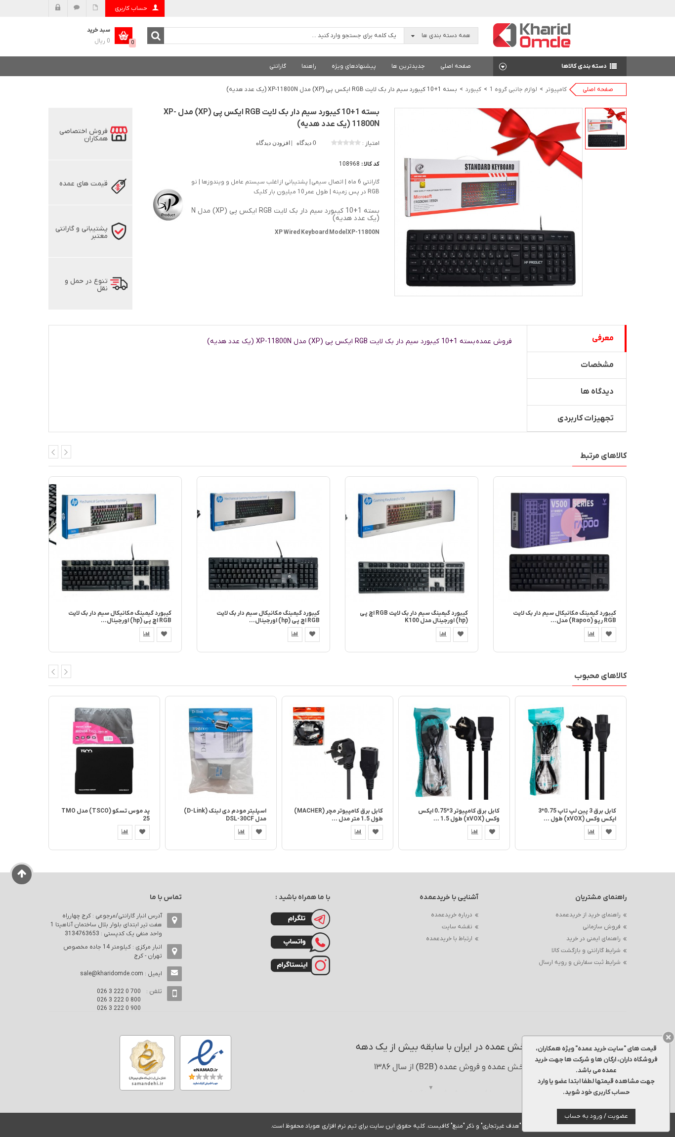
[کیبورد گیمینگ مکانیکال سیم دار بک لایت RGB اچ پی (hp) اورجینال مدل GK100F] (263, 543)
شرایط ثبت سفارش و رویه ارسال (580, 962)
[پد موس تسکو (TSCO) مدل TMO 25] (104, 751)
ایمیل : (121, 974)
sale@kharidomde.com (111, 974)
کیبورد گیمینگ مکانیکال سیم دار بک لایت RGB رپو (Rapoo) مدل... (564, 617)
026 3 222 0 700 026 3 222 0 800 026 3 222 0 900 (119, 1000)
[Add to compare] (146, 634)
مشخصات (597, 365)
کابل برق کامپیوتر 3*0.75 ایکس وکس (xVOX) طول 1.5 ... (459, 814)
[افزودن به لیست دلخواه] (164, 634)
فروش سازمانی (602, 927)
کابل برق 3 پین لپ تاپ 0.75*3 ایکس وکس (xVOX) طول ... (577, 814)
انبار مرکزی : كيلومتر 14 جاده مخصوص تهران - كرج (112, 951)
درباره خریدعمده (451, 915)
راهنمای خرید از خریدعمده (588, 915)
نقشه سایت (457, 927)
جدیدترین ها (408, 66)
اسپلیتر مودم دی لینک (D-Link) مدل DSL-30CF (225, 814)
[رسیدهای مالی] (95, 8)
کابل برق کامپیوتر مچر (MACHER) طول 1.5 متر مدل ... (338, 814)
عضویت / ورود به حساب (596, 1116)
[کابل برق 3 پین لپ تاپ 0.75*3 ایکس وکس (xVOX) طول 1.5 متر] (571, 751)
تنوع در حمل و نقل (86, 284)
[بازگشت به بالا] (22, 874)
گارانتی (277, 66)
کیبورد (473, 89)
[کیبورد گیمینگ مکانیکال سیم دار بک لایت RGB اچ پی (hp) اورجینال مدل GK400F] (115, 543)
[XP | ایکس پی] (167, 203)
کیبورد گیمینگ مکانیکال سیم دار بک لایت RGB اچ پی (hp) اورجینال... (119, 617)
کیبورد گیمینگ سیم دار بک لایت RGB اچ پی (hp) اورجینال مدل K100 (414, 617)
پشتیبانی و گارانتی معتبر (81, 232)
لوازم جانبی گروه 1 (513, 89)
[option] (606, 128)
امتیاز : (371, 143)
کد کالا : (370, 164)
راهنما (308, 66)
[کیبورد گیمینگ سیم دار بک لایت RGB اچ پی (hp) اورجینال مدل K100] (411, 543)
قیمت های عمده (83, 183)
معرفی (603, 338)
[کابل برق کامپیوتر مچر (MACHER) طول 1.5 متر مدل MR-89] (337, 751)
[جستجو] (155, 35)
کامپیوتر (556, 89)
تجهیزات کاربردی (585, 418)
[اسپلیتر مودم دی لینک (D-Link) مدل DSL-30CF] (221, 751)
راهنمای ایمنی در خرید (593, 939)
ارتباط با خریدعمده (449, 939)
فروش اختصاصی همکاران (83, 135)
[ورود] (58, 8)
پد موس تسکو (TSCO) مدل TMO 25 (105, 814)
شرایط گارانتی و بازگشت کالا (586, 951)
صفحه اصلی (455, 66)
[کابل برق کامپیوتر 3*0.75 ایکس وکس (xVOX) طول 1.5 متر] (454, 751)
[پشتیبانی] (77, 8)
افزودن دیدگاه (274, 142)
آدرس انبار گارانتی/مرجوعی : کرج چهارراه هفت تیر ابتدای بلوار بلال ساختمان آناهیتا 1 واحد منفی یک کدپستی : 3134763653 (106, 925)
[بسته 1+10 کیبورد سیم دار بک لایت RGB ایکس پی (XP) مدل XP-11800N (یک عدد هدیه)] (606, 128)
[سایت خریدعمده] (532, 35)
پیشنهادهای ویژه (354, 66)
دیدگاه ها (597, 392)
